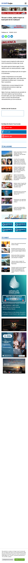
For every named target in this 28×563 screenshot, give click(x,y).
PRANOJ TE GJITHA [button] (19, 559)
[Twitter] (8, 36)
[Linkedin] (11, 36)
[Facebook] (3, 36)
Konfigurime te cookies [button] (8, 559)
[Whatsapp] (6, 36)
